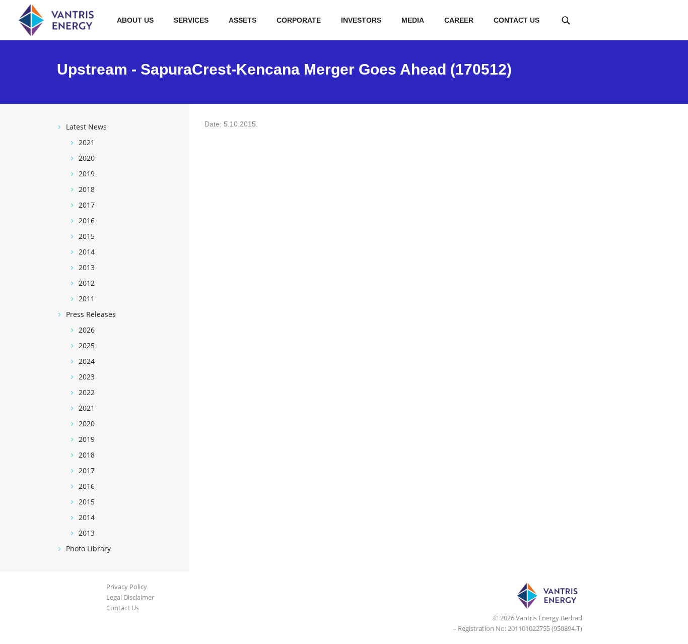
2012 (87, 283)
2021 (87, 142)
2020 (87, 158)
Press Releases (91, 314)
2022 (87, 392)
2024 (87, 361)
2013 (87, 267)
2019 (87, 173)
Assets (242, 20)
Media (412, 20)
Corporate (299, 20)
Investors (361, 20)
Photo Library (88, 548)
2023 (87, 376)
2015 (87, 236)
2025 (87, 345)
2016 (87, 220)
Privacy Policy (126, 586)
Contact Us (516, 20)
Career (458, 20)
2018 (87, 189)
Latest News (86, 127)
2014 (87, 251)
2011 (87, 298)
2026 (87, 330)
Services (191, 20)
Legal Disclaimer (130, 597)
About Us (135, 20)
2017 (87, 205)
